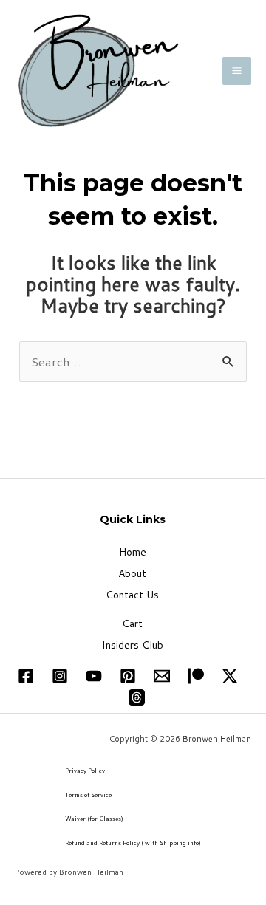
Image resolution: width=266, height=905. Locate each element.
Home (132, 551)
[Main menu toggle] (236, 71)
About (132, 573)
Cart (132, 623)
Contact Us (132, 594)
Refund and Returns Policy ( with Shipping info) (133, 843)
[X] (230, 676)
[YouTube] (94, 676)
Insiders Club (132, 645)
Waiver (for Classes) (94, 818)
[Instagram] (60, 676)
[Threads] (137, 697)
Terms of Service (88, 794)
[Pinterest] (128, 676)
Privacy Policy (85, 770)
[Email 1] (162, 676)
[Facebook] (26, 676)
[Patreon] (196, 676)
